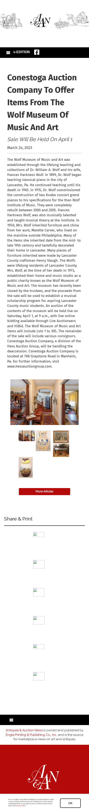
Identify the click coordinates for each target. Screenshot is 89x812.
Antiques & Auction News (24, 730)
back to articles (17, 370)
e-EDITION (21, 52)
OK (70, 803)
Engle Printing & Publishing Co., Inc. (31, 735)
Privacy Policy (20, 806)
